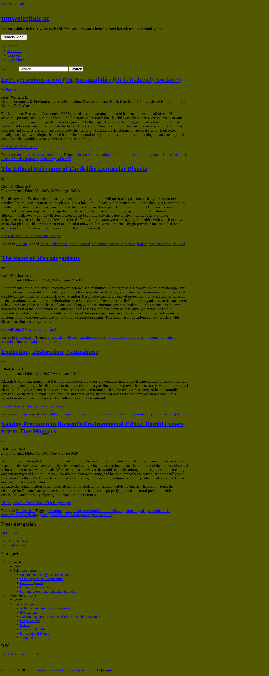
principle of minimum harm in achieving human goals (104, 511)
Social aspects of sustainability (39, 155)
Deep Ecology (30, 621)
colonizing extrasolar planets (113, 244)
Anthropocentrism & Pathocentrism (44, 608)
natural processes (96, 414)
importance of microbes (126, 337)
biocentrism (56, 337)
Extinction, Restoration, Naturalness (49, 351)
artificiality (48, 414)
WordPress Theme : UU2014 (78, 670)
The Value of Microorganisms (40, 258)
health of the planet (146, 155)
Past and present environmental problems (48, 591)
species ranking (102, 515)
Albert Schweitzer (53, 244)
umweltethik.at (25, 18)
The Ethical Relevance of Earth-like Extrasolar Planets (74, 168)
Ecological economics (35, 587)
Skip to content (12, 3)
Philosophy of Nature (34, 633)
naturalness (119, 414)
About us (14, 50)
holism (142, 244)
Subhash (12, 89)
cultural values (87, 155)
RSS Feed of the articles (24, 654)
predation (54, 511)
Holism (21, 244)
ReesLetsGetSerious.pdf (19, 147)
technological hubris (55, 159)
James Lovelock (175, 155)
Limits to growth (31, 583)
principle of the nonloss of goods (64, 515)
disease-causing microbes (86, 337)
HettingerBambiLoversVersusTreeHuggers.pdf (36, 503)
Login (107, 670)
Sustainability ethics (34, 629)
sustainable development (20, 159)
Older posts (9, 533)
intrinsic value (160, 244)
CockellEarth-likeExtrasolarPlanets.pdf (31, 236)
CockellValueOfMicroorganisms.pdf (28, 329)
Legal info (15, 60)
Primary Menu (14, 37)
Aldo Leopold (79, 244)
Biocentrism (25, 337)
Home (12, 46)
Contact (13, 55)
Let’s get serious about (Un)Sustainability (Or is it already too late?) (91, 79)
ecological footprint (115, 155)
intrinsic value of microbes (37, 342)
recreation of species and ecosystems (157, 414)
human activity (70, 414)
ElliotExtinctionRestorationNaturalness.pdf (34, 406)
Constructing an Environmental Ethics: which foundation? (60, 617)
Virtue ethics (29, 637)
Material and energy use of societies (45, 575)
